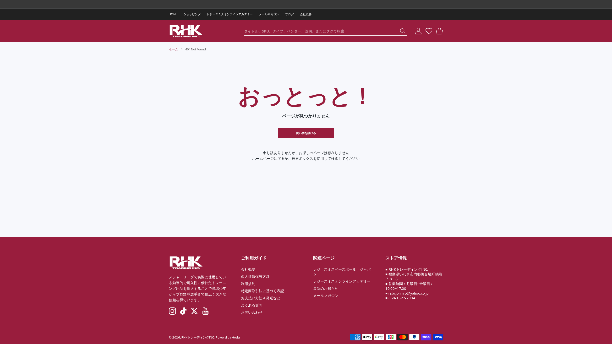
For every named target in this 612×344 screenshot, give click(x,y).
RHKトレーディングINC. (198, 337)
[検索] (402, 31)
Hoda (236, 337)
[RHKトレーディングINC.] (186, 31)
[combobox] (325, 31)
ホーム (173, 49)
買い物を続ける (306, 133)
